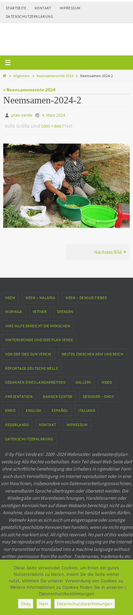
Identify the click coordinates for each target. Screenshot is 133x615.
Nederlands (17, 421)
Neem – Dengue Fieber (86, 294)
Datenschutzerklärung (29, 16)
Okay (26, 603)
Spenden (65, 308)
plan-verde (21, 115)
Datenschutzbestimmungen (84, 603)
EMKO (10, 407)
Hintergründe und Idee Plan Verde (39, 336)
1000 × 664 (51, 124)
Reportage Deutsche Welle (31, 365)
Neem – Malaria (40, 294)
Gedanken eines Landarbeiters (35, 379)
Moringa (13, 308)
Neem (10, 294)
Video (107, 379)
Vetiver (40, 308)
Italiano (86, 407)
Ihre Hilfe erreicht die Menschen (37, 322)
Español (60, 407)
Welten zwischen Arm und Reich (93, 351)
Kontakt (43, 8)
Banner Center (58, 393)
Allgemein (21, 75)
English (33, 407)
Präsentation (19, 393)
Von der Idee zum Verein (28, 351)
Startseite (16, 8)
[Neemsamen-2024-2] (66, 182)
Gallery (83, 379)
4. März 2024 (53, 115)
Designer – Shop (98, 393)
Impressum (70, 8)
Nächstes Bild (108, 249)
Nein (43, 603)
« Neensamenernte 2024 (29, 90)
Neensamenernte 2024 (54, 75)
